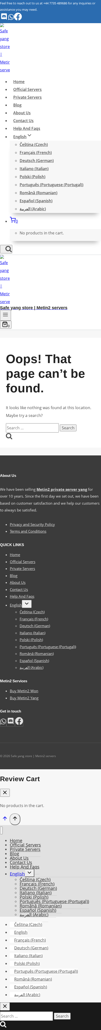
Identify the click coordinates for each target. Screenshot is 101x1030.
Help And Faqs (26, 128)
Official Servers (27, 89)
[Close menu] (1, 831)
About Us (22, 113)
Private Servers (27, 97)
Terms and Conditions (28, 531)
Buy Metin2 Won (24, 690)
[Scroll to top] (5, 820)
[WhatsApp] (11, 19)
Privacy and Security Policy (32, 524)
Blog (17, 105)
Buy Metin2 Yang (24, 697)
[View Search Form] (6, 249)
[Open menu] (5, 315)
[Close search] (5, 1006)
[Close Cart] (5, 793)
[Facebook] (18, 19)
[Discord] (4, 19)
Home (19, 81)
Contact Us (23, 120)
